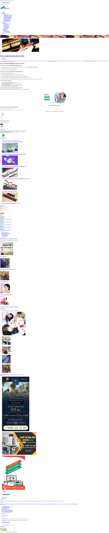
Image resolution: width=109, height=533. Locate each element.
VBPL (3, 33)
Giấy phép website (6, 26)
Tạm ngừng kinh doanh (7, 20)
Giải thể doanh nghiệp (7, 19)
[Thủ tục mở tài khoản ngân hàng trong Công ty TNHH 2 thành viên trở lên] (10, 177)
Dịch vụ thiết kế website (7, 21)
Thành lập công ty (6, 14)
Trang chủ (3, 12)
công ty (1, 374)
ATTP (17, 374)
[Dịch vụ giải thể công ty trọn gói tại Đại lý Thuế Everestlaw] (8, 238)
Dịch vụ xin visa (4, 509)
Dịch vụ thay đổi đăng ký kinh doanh (7, 510)
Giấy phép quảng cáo (6, 24)
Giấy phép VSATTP (6, 27)
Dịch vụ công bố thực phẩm (4, 281)
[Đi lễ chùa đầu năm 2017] (6, 372)
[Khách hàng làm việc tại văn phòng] (6, 363)
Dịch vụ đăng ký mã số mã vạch (6, 512)
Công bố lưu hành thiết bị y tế (8, 32)
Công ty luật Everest (5, 515)
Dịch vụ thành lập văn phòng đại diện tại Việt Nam (7, 269)
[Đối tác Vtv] (4, 491)
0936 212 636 (8, 2)
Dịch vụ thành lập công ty (5, 506)
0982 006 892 (4, 2)
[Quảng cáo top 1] (20, 51)
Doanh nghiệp (4, 13)
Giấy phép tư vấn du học (7, 23)
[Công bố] (1, 224)
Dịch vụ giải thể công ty (3, 256)
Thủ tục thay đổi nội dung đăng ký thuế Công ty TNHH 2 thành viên (14, 166)
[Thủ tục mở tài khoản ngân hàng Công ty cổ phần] (10, 201)
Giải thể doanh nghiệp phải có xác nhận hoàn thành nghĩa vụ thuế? (14, 154)
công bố (13, 374)
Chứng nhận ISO (6, 29)
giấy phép (7, 374)
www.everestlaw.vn (16, 132)
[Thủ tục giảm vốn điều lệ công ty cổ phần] (10, 189)
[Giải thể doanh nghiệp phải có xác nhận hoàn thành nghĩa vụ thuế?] (10, 152)
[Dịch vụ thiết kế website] (13, 489)
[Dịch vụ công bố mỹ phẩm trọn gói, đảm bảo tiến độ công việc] (4, 305)
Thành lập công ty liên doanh (8, 17)
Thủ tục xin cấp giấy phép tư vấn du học (7, 511)
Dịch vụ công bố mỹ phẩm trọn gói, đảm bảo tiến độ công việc (9, 306)
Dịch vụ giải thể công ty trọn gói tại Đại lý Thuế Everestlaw (12, 141)
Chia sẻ (1, 123)
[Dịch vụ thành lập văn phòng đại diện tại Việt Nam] (5, 267)
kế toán (15, 374)
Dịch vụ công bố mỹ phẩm (5, 508)
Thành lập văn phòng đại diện (8, 18)
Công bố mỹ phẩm (6, 30)
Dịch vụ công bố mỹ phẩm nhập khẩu (5, 294)
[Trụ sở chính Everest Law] (6, 344)
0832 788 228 (2, 226)
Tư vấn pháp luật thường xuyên (8, 15)
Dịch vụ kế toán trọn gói (5, 507)
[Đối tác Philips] (6, 496)
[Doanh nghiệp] (1, 219)
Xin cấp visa (5, 25)
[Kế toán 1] (1, 227)
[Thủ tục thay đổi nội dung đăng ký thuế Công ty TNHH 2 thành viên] (10, 164)
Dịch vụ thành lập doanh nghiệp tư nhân (12, 56)
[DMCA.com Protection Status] (3, 530)
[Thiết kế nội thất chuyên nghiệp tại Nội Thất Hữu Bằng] (19, 454)
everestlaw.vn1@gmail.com (6, 132)
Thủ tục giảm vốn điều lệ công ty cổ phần (9, 191)
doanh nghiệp (4, 374)
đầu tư (19, 374)
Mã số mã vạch (6, 28)
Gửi (1, 215)
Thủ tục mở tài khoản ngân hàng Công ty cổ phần (11, 203)
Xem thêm (1, 502)
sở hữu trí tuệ (21, 374)
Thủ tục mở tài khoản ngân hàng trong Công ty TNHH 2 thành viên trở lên (15, 178)
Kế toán (3, 22)
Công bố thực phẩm (6, 31)
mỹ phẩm (10, 374)
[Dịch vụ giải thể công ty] (6, 254)
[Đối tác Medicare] (4, 497)
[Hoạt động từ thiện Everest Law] (6, 353)
